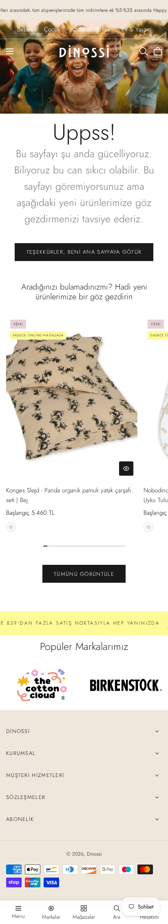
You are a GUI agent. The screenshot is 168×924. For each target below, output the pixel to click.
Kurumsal (20, 753)
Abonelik (20, 819)
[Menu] (9, 51)
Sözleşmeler (25, 797)
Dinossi (18, 731)
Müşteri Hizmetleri (35, 775)
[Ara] (143, 51)
